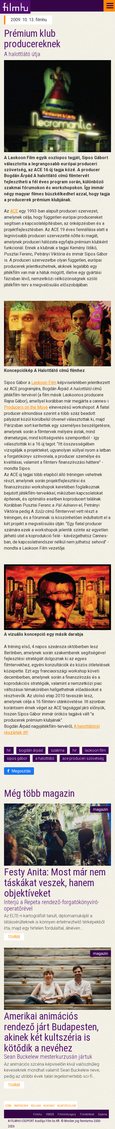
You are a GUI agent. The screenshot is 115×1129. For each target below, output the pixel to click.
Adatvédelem (66, 1106)
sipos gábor (17, 758)
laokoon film (95, 750)
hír (9, 750)
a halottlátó (44, 758)
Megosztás (21, 771)
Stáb (8, 1106)
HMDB (50, 1114)
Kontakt (49, 1106)
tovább (14, 937)
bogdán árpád (31, 750)
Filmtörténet (87, 1114)
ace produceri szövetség (83, 758)
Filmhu (37, 1114)
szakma (57, 750)
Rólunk (36, 1106)
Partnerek (21, 1106)
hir (74, 750)
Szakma (102, 1114)
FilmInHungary (67, 1114)
